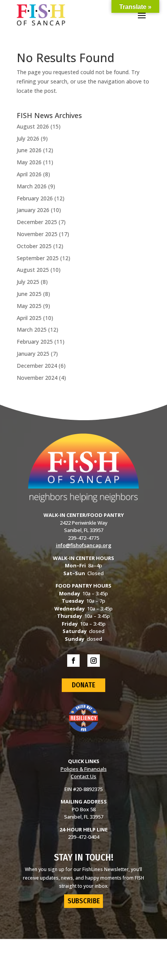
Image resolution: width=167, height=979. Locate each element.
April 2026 (29, 174)
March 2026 (32, 186)
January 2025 (33, 353)
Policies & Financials (84, 768)
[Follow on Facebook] (73, 660)
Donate (83, 685)
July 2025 (28, 281)
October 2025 (34, 246)
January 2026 (33, 210)
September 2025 (38, 258)
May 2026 (29, 162)
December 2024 (37, 365)
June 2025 (29, 293)
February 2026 (35, 198)
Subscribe (84, 901)
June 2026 (29, 150)
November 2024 (37, 377)
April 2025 (29, 318)
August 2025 (33, 269)
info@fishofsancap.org (83, 545)
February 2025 (35, 341)
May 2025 (29, 306)
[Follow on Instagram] (93, 660)
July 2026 (28, 138)
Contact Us (83, 776)
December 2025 (37, 222)
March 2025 (32, 329)
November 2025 (37, 234)
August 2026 (33, 126)
